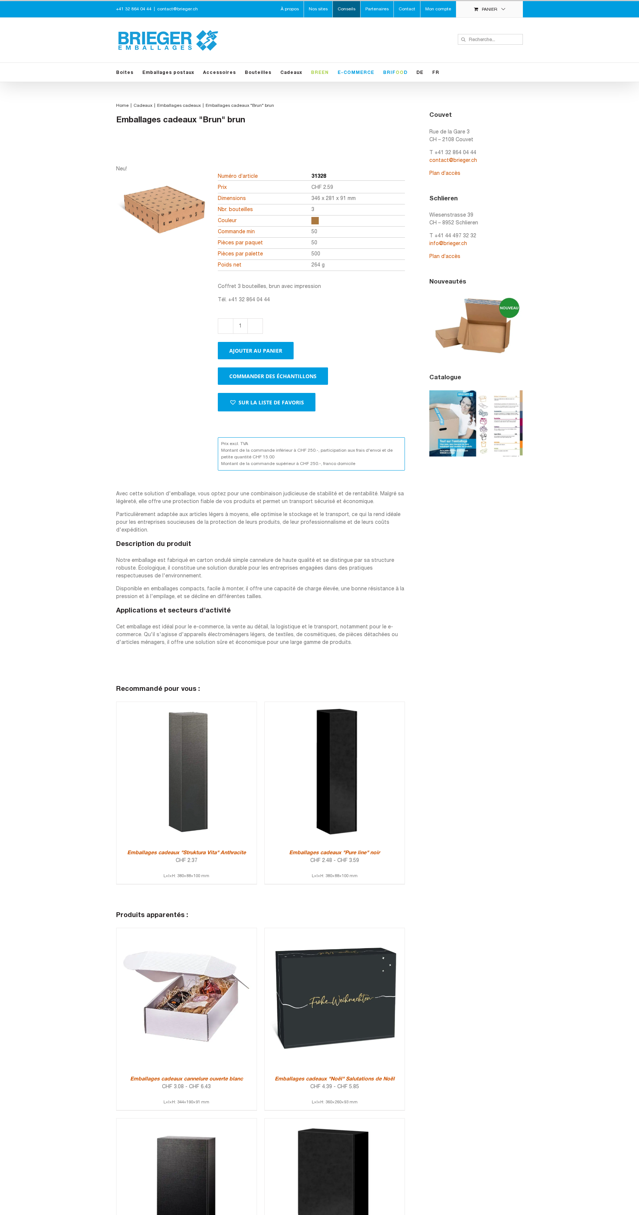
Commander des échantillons (273, 376)
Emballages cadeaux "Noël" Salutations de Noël (335, 1079)
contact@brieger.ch (177, 9)
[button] (266, 402)
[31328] (162, 237)
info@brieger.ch (448, 243)
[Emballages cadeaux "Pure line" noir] (335, 705)
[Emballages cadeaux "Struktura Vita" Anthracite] (186, 705)
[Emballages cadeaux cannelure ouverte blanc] (186, 932)
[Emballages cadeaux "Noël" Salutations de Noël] (335, 932)
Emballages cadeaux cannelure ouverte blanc (186, 1079)
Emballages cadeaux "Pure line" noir (334, 853)
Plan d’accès (444, 173)
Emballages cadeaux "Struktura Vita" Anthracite (186, 853)
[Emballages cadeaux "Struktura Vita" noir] (186, 1122)
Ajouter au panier (255, 350)
